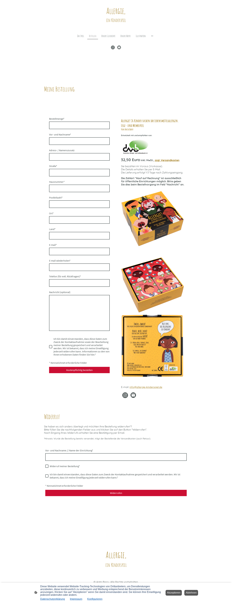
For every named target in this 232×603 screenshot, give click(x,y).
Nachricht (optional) (59, 292)
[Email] (119, 47)
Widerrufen (116, 493)
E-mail (53, 244)
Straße (53, 166)
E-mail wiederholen (60, 260)
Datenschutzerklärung (52, 599)
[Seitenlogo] (116, 26)
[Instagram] (113, 47)
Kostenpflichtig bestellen (79, 370)
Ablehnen (191, 592)
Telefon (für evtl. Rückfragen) (65, 276)
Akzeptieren (173, 592)
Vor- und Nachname (60, 134)
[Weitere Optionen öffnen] (152, 36)
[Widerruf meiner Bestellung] (46, 466)
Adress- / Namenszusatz (61, 150)
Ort (51, 213)
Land (52, 229)
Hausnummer (57, 181)
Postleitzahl (56, 197)
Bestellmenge (56, 118)
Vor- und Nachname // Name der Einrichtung (69, 450)
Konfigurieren (94, 599)
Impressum (76, 599)
